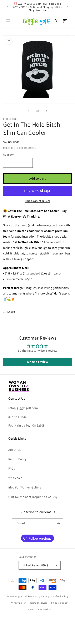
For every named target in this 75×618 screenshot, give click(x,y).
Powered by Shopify (39, 596)
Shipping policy (60, 602)
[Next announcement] (67, 6)
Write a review (37, 362)
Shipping (7, 147)
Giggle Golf (21, 596)
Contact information (39, 609)
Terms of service (38, 602)
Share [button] (11, 311)
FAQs (11, 468)
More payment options (37, 200)
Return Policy (17, 459)
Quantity (8, 154)
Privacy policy (18, 602)
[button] (8, 21)
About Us (14, 450)
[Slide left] (28, 111)
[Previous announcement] (7, 6)
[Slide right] (46, 111)
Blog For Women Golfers (24, 487)
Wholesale (15, 478)
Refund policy (60, 596)
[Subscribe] (58, 523)
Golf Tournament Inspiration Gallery (33, 497)
